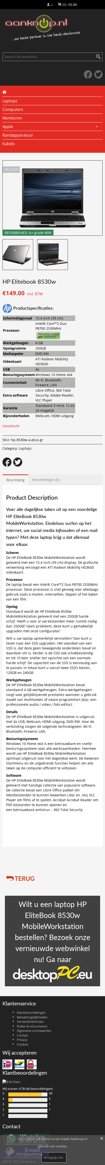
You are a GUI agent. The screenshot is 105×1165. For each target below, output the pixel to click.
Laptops (25, 448)
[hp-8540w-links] (52, 254)
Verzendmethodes (30, 1021)
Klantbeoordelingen (31, 1012)
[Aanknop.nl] (52, 28)
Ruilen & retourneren (32, 1026)
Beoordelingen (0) (45, 479)
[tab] (15, 479)
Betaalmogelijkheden (32, 1017)
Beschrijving (15, 480)
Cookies (22, 1044)
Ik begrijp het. (54, 1157)
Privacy (22, 1039)
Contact (22, 1035)
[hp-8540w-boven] (17, 254)
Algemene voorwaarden (34, 1030)
